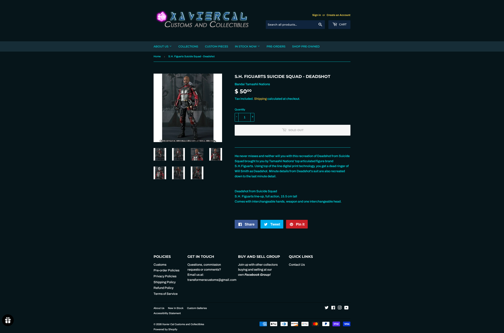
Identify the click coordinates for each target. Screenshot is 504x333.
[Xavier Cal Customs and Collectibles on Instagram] (340, 308)
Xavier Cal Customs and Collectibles (183, 324)
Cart (342, 24)
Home (157, 56)
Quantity (240, 109)
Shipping (260, 98)
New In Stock (175, 308)
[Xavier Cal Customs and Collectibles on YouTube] (346, 308)
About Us (161, 46)
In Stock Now (246, 46)
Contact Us (297, 264)
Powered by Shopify (165, 329)
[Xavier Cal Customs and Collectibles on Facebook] (333, 308)
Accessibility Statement (167, 313)
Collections (188, 46)
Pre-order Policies (166, 270)
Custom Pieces (216, 46)
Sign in (316, 15)
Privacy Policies (165, 276)
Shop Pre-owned (306, 46)
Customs (160, 264)
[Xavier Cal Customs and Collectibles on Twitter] (327, 308)
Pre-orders (276, 46)
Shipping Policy (165, 282)
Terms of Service (166, 293)
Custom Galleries (197, 308)
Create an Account (338, 15)
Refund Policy (163, 288)
